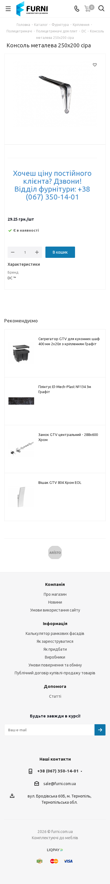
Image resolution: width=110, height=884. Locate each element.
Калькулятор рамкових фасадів (55, 633)
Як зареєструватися (55, 641)
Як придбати (55, 649)
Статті (55, 696)
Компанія (55, 584)
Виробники (55, 657)
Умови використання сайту (55, 610)
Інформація (55, 623)
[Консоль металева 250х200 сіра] (55, 94)
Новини (55, 602)
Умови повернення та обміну (55, 665)
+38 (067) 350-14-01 (58, 770)
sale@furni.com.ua (59, 783)
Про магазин (55, 594)
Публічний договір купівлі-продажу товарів (55, 673)
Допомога (55, 686)
